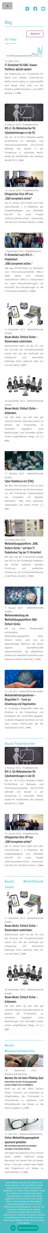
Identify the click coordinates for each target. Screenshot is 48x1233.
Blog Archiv (35, 33)
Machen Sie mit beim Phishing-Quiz (24, 1078)
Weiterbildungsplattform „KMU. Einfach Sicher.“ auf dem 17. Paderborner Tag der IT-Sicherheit (23, 548)
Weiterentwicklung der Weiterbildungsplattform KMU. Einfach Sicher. (21, 620)
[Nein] (44, 1206)
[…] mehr (17, 93)
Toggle (7, 6)
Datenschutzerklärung (27, 1228)
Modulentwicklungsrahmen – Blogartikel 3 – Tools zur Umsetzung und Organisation (20, 699)
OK (13, 1228)
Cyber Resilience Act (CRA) (19, 481)
